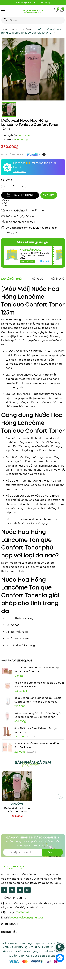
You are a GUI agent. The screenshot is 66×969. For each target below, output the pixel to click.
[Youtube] (20, 890)
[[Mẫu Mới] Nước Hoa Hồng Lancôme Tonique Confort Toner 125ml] (17, 786)
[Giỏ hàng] (62, 10)
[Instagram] (27, 890)
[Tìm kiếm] (5, 20)
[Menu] (3, 10)
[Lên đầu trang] (60, 938)
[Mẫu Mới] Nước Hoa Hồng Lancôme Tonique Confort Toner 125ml (17, 809)
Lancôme (17, 803)
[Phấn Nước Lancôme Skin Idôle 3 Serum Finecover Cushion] (7, 686)
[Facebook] (4, 890)
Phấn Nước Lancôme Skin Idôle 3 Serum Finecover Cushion (39, 684)
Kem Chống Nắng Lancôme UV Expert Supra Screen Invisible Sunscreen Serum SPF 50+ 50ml (37, 700)
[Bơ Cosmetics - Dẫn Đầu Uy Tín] (33, 11)
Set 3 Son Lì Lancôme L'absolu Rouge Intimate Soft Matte (37, 669)
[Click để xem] (33, 69)
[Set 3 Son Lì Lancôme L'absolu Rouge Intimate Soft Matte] (7, 671)
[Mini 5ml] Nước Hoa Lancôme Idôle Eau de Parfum (36, 745)
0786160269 (22, 912)
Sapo (54, 955)
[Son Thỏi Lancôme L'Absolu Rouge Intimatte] (7, 731)
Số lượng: (6, 180)
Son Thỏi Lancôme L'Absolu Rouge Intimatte (35, 730)
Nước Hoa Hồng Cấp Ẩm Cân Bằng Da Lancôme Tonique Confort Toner (38, 715)
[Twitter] (12, 890)
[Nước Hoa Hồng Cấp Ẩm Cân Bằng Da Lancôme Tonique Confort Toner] (7, 716)
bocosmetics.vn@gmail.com (26, 917)
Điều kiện (45, 261)
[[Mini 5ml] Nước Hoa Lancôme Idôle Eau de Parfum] (7, 747)
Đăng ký (52, 852)
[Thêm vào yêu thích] (5, 202)
